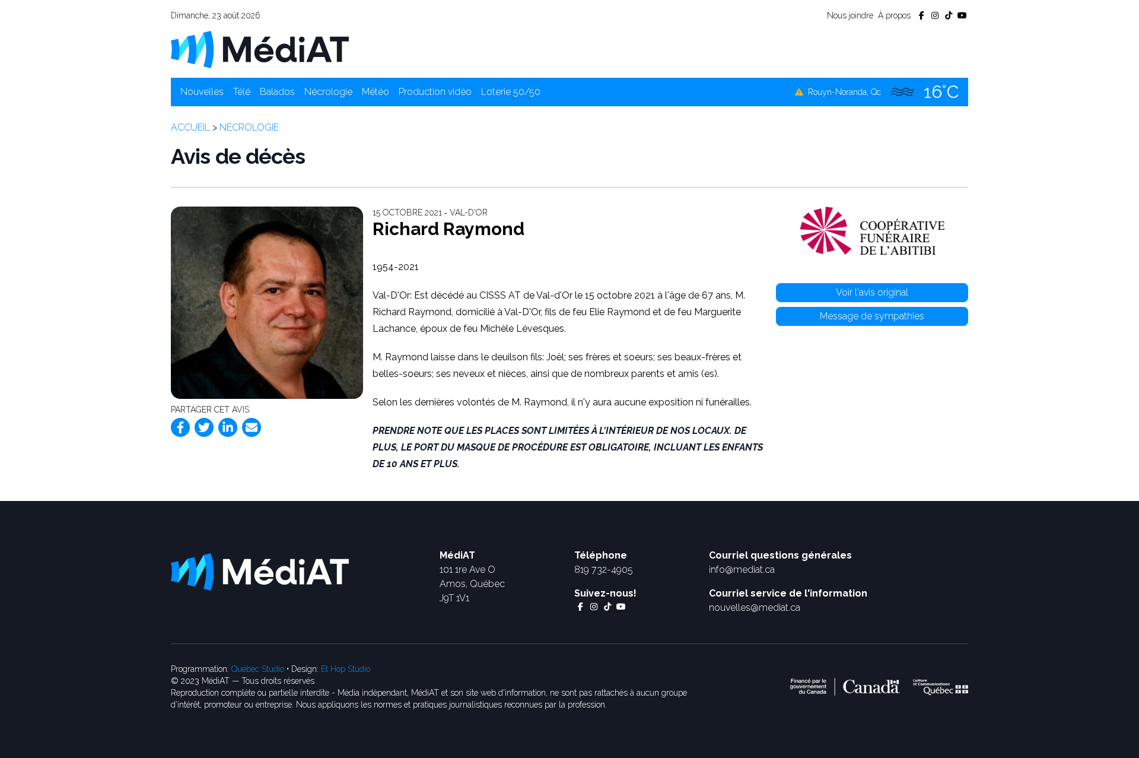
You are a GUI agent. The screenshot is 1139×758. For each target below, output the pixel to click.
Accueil (190, 127)
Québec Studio (257, 669)
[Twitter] (204, 427)
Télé (241, 91)
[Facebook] (180, 427)
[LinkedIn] (227, 427)
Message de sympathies (872, 316)
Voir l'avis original (872, 292)
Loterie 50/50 (510, 91)
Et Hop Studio (345, 669)
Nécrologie (328, 91)
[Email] (251, 427)
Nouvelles (202, 91)
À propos (894, 15)
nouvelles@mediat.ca (754, 607)
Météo (375, 91)
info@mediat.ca (742, 569)
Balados (277, 91)
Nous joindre (850, 15)
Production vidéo (435, 91)
